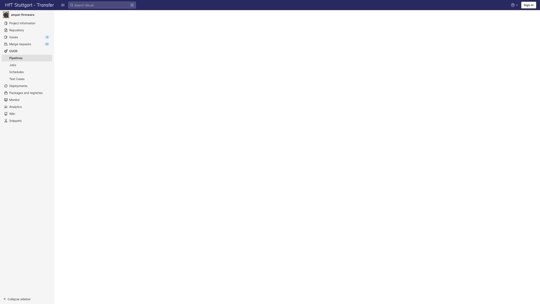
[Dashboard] (30, 5)
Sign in (529, 5)
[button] (27, 299)
